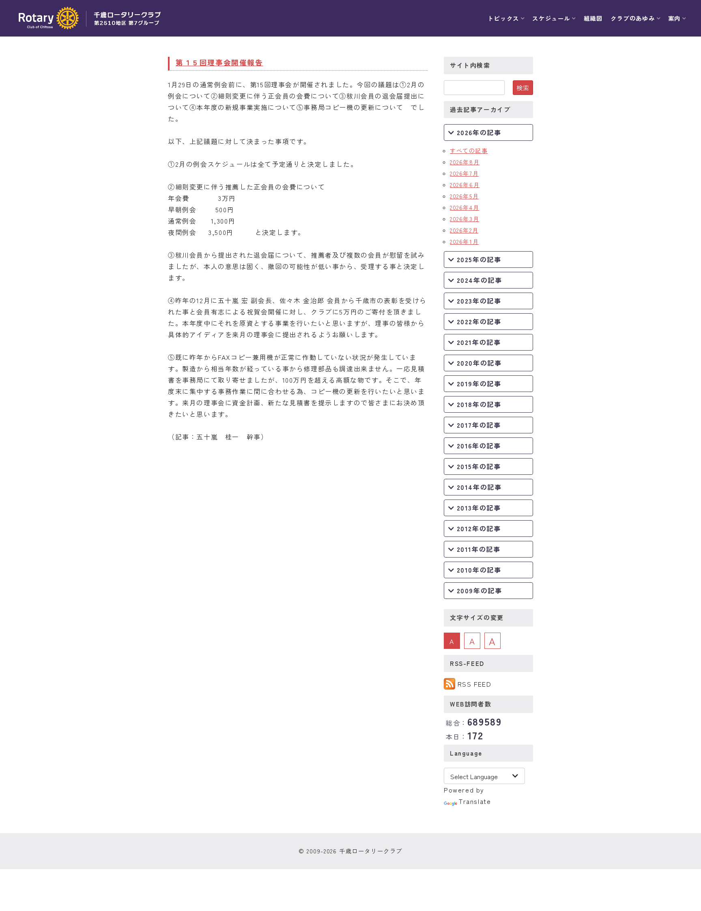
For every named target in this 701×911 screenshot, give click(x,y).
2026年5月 (464, 196)
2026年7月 (464, 173)
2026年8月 (465, 162)
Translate (475, 801)
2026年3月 (464, 219)
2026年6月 (465, 185)
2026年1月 (464, 241)
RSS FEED (475, 684)
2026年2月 (464, 230)
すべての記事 (469, 150)
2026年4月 (464, 207)
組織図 (593, 18)
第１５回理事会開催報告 (219, 62)
